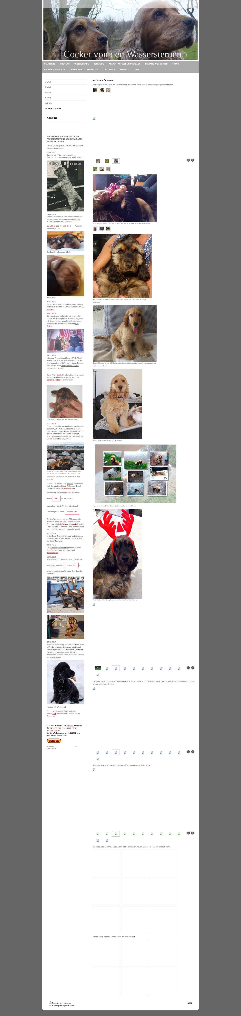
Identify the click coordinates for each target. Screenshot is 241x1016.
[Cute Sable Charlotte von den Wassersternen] (64, 401)
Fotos (53, 565)
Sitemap (67, 1003)
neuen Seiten (55, 657)
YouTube (53, 730)
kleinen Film (58, 377)
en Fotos (56, 380)
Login (190, 1003)
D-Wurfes (76, 219)
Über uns (58, 541)
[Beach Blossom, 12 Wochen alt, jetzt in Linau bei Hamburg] (95, 169)
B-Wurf (70, 483)
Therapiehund (52, 553)
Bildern (52, 226)
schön (49, 380)
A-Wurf (70, 725)
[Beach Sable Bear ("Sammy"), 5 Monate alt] (117, 404)
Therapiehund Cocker (70, 366)
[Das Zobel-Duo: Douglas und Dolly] (65, 241)
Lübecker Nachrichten (59, 548)
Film (50, 222)
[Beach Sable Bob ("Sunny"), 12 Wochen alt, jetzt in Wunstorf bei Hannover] (95, 90)
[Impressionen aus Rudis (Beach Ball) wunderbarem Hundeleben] (135, 474)
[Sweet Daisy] (65, 275)
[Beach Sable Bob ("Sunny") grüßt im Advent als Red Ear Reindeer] (117, 554)
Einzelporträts (66, 488)
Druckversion (57, 1003)
